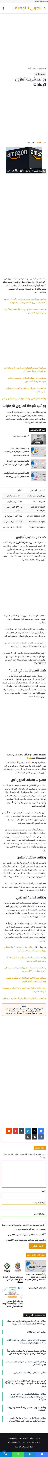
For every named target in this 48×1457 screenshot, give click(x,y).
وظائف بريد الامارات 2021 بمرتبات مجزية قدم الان (24, 998)
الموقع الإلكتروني (40, 1214)
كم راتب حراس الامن (21, 436)
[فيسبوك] (41, 1131)
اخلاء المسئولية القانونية (24, 1447)
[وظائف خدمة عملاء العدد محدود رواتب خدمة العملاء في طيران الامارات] (35, 1266)
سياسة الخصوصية (33, 1442)
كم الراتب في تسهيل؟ (37, 1288)
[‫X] (34, 1131)
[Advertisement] (24, 40)
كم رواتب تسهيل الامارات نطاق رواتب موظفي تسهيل (13, 1279)
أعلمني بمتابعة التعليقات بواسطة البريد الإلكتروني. (25, 1234)
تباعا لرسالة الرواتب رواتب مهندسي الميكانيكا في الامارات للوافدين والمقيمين (16, 452)
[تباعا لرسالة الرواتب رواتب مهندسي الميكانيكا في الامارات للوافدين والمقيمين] (38, 452)
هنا (32, 769)
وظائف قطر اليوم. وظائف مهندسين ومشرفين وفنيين (24, 398)
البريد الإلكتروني (39, 1202)
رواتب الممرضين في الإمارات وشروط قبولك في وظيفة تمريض (16, 462)
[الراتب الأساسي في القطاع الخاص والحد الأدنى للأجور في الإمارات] (38, 476)
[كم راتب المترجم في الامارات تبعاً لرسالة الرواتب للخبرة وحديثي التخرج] (12, 1293)
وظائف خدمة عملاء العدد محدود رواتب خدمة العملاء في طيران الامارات (35, 1277)
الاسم (43, 1191)
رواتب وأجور (31, 68)
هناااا (29, 758)
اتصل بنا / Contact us (16, 1442)
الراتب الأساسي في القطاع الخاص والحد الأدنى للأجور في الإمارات (16, 474)
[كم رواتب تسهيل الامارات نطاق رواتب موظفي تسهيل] (12, 1267)
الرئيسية (41, 68)
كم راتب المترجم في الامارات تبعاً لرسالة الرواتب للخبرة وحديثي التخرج (12, 1303)
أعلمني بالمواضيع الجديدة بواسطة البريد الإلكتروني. (25, 1240)
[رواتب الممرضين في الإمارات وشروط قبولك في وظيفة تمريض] (38, 464)
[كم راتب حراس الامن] (38, 439)
